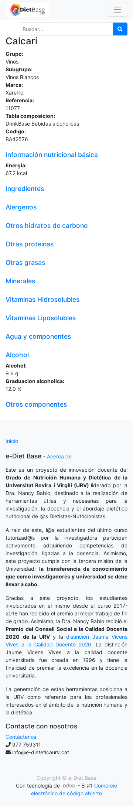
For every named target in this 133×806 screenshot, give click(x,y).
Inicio (12, 441)
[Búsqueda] (120, 29)
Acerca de (59, 456)
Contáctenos (21, 737)
